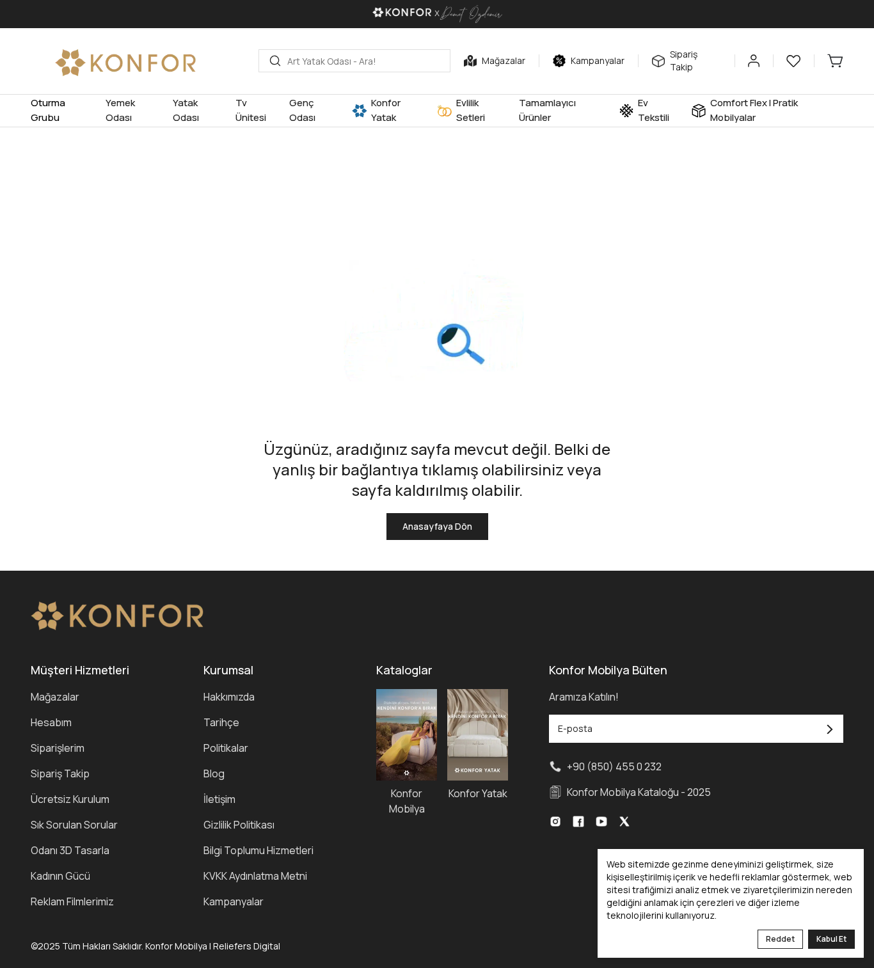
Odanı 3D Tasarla (70, 850)
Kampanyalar (233, 901)
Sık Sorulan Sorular (74, 825)
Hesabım (51, 722)
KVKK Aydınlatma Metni (255, 876)
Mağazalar (55, 697)
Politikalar (225, 748)
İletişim (219, 799)
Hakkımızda (229, 697)
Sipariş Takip (60, 773)
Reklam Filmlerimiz (72, 901)
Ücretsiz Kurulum (70, 799)
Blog (214, 773)
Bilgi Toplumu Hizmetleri (258, 850)
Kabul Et (831, 938)
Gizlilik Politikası (238, 825)
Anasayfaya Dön (437, 526)
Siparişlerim (57, 748)
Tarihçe (221, 722)
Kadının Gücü (60, 876)
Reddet (780, 938)
